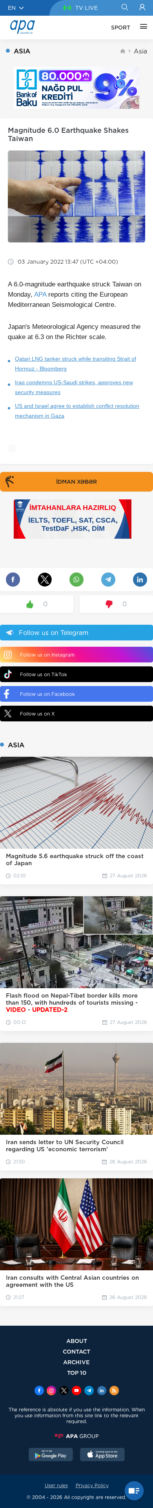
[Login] (142, 8)
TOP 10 (76, 1372)
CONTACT (76, 1351)
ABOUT (76, 1340)
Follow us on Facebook (47, 694)
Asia (140, 51)
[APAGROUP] (76, 1436)
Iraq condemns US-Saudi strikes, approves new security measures (74, 387)
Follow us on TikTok (43, 674)
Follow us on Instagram (47, 655)
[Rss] (114, 1391)
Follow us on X (37, 714)
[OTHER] (141, 27)
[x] (64, 1391)
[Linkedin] (101, 1391)
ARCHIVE (76, 1362)
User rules (56, 1485)
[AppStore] (102, 1455)
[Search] (124, 7)
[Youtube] (76, 1391)
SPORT (120, 27)
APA (40, 294)
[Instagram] (51, 1391)
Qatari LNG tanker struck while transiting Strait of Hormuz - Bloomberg (75, 364)
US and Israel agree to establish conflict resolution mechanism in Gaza (77, 411)
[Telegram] (89, 1391)
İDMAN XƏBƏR (76, 482)
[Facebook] (39, 1391)
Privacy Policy (92, 1485)
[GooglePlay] (51, 1455)
